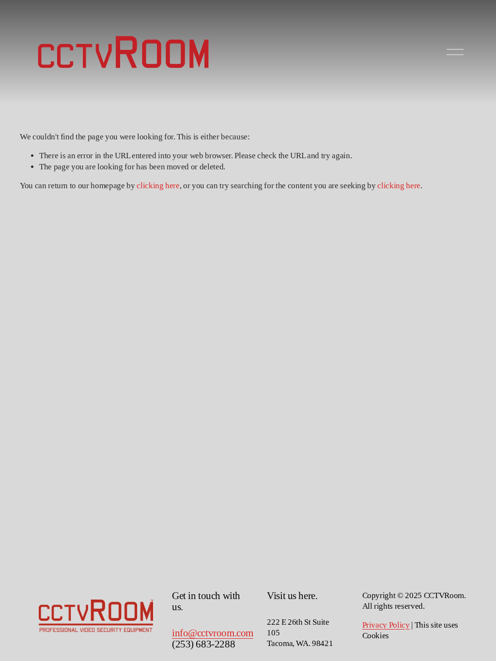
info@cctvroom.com (212, 633)
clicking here (158, 185)
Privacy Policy (386, 625)
